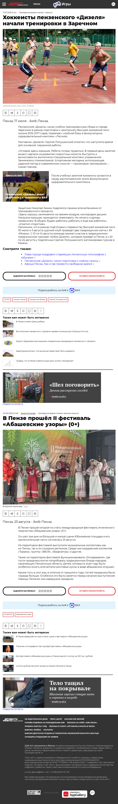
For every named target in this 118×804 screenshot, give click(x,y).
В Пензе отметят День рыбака (30, 321)
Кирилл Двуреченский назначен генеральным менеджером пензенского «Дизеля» (56, 341)
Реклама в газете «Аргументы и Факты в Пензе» (72, 726)
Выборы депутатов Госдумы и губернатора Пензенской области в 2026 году (62, 733)
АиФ (26, 506)
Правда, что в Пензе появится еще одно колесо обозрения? (45, 361)
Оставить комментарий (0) (92, 276)
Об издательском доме (36, 719)
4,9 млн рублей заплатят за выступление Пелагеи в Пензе (43, 666)
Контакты (48, 730)
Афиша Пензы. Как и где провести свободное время (58, 263)
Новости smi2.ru (13, 404)
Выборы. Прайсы (33, 730)
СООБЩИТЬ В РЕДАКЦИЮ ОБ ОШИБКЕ (41, 737)
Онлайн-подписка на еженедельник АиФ (45, 723)
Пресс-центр (56, 719)
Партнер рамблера (51, 793)
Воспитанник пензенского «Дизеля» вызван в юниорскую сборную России (52, 331)
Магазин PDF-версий (74, 719)
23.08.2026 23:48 (10, 413)
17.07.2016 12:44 (9, 12)
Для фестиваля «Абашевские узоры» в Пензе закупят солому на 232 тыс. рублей (54, 656)
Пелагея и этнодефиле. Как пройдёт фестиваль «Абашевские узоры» (49, 646)
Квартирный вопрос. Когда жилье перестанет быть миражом (45, 351)
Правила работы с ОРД (36, 726)
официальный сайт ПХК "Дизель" (18, 105)
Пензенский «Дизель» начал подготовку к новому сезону (61, 260)
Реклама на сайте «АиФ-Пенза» (82, 723)
